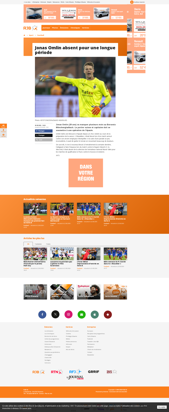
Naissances (56, 2)
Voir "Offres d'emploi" (115, 292)
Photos (55, 28)
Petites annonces (71, 341)
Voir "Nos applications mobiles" (35, 292)
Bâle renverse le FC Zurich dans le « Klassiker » (88, 218)
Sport (31, 35)
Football (40, 35)
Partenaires (91, 344)
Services (85, 28)
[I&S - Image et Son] (111, 371)
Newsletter (90, 355)
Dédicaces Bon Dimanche (52, 347)
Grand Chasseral (50, 341)
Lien (40, 140)
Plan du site (48, 393)
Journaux (46, 28)
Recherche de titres (51, 336)
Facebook (42, 315)
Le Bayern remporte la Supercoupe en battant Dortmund (60, 219)
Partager (41, 131)
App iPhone (95, 315)
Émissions (64, 28)
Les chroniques (49, 333)
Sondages (47, 360)
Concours (47, 363)
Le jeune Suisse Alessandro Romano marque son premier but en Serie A (34, 220)
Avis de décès (70, 349)
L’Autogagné (48, 355)
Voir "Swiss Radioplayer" (62, 292)
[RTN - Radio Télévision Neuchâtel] (56, 371)
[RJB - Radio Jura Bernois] (38, 371)
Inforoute (43, 2)
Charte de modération (94, 349)
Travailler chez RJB (93, 341)
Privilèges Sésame (80, 2)
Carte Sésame (70, 2)
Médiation (90, 347)
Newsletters (82, 315)
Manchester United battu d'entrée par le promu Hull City (35, 264)
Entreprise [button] (36, 2)
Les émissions (49, 331)
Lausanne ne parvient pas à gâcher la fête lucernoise (61, 264)
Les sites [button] (27, 2)
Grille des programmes (52, 339)
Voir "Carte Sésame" (88, 292)
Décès (62, 2)
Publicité (90, 339)
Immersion (48, 344)
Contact (89, 352)
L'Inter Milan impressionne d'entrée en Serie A (115, 219)
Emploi (49, 2)
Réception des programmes (96, 333)
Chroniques (75, 28)
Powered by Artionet (102, 391)
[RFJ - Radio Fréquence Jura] (75, 371)
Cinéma (68, 333)
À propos (90, 331)
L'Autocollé (48, 357)
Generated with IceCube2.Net (118, 391)
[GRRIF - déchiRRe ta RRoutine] (93, 371)
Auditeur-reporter (139, 2)
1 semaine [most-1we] (38, 244)
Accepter (162, 407)
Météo (68, 339)
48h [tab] (28, 244)
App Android (108, 315)
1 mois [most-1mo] (48, 244)
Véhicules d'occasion (93, 2)
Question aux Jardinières (52, 352)
